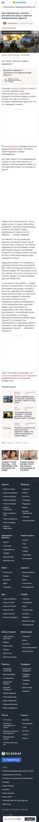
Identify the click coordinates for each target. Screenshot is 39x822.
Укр (36, 2)
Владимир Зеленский (7, 670)
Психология (27, 583)
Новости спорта (27, 535)
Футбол (25, 540)
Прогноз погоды (28, 520)
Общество (25, 484)
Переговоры (8, 646)
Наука (4, 568)
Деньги (6, 542)
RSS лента (6, 804)
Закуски (25, 738)
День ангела (27, 687)
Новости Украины (17, 393)
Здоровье (25, 568)
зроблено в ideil (7, 815)
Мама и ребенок (28, 572)
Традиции (26, 680)
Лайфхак (25, 617)
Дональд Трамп (9, 674)
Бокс (24, 544)
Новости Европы (9, 599)
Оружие (6, 649)
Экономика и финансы (7, 536)
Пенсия (5, 715)
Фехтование (27, 558)
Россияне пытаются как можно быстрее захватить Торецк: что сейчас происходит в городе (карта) (24, 432)
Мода (24, 606)
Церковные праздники (26, 670)
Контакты (6, 789)
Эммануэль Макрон (7, 683)
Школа (24, 507)
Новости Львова (9, 504)
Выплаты (26, 496)
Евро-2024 (26, 555)
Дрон (5, 583)
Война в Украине (9, 632)
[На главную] (19, 2)
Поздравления (28, 625)
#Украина (10, 443)
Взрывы (6, 642)
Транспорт (7, 546)
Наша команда (8, 793)
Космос (6, 576)
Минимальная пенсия (8, 738)
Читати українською (9, 28)
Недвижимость (9, 549)
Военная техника (9, 657)
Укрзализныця (8, 560)
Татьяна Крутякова (12, 23)
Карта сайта (7, 797)
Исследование (28, 587)
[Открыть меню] (3, 2)
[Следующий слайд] (37, 7)
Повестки (26, 636)
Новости (5, 484)
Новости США (8, 602)
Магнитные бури (28, 621)
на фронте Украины (19, 88)
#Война (26, 443)
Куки (18, 819)
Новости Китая (9, 614)
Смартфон (7, 587)
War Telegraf (17, 408)
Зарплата (26, 489)
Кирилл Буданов (9, 693)
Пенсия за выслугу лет (10, 743)
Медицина (26, 504)
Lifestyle (24, 594)
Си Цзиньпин (8, 678)
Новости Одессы (9, 500)
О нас (4, 767)
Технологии (7, 572)
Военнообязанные (29, 647)
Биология (7, 580)
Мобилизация (26, 632)
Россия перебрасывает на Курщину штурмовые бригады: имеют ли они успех (24, 400)
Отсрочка (26, 644)
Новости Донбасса (10, 519)
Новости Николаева (7, 527)
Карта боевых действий (8, 637)
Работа (25, 493)
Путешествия (27, 610)
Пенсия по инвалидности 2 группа (9, 725)
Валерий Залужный (7, 688)
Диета (24, 580)
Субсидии (26, 500)
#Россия (18, 443)
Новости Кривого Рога (9, 514)
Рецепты (24, 715)
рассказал (13, 146)
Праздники (25, 664)
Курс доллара (8, 557)
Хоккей (25, 551)
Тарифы (6, 553)
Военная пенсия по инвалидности (10, 732)
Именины (26, 691)
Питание (25, 576)
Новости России (9, 606)
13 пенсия (7, 720)
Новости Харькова (10, 493)
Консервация (27, 723)
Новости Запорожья (7, 508)
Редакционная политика (11, 775)
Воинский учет (27, 651)
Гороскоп (25, 599)
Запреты (25, 684)
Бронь (24, 640)
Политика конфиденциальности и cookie (18, 771)
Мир (3, 594)
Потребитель (27, 602)
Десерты (25, 731)
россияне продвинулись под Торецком (18, 375)
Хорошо (30, 819)
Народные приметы (26, 675)
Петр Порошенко (9, 697)
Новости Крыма (9, 522)
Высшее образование (27, 512)
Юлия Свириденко (10, 708)
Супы (24, 727)
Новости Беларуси (10, 617)
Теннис (25, 547)
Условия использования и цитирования (17, 778)
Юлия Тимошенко (10, 701)
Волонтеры (7, 653)
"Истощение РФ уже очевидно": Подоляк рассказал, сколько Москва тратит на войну (24, 415)
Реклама (5, 782)
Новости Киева (9, 489)
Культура (25, 614)
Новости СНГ (8, 610)
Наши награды (8, 786)
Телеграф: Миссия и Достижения (15, 800)
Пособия (25, 517)
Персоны (5, 664)
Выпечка (25, 720)
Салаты (25, 734)
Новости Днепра (9, 496)
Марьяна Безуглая (10, 704)
